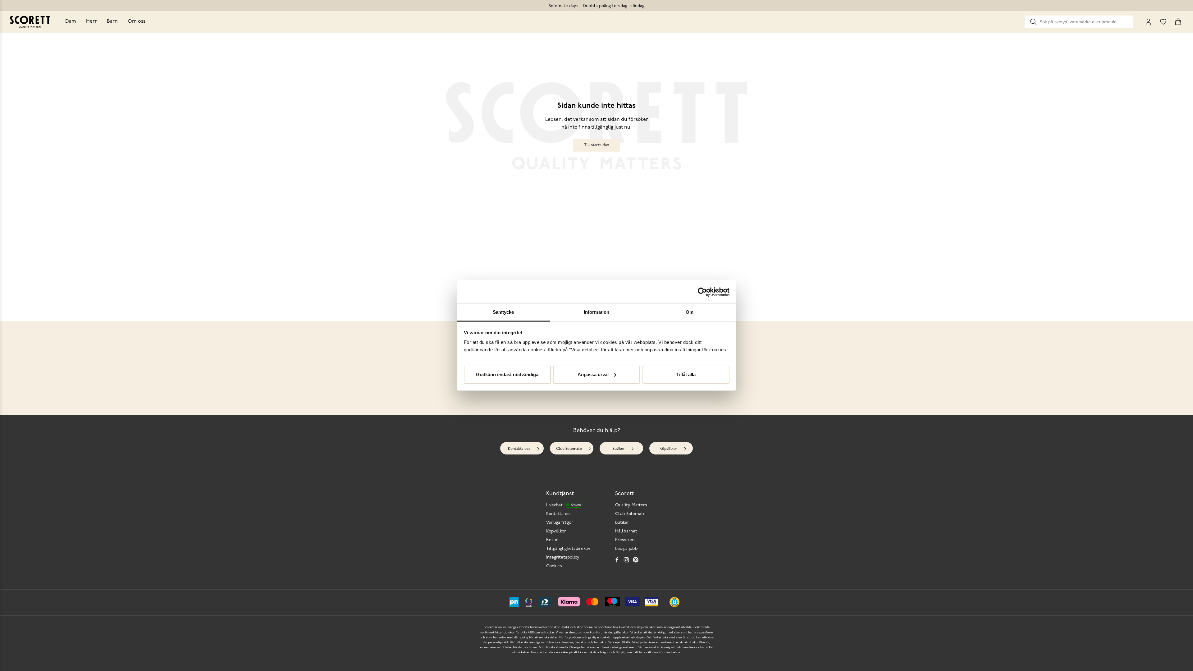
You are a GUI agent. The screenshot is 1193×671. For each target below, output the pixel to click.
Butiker (618, 449)
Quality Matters (631, 505)
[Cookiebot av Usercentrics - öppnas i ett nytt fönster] (702, 292)
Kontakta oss (519, 449)
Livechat (563, 505)
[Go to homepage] (30, 22)
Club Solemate (569, 449)
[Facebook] (617, 559)
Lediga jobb (626, 548)
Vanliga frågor (559, 522)
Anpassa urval (593, 374)
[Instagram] (626, 559)
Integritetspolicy (562, 557)
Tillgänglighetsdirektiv (568, 548)
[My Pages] (1148, 22)
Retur (552, 540)
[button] (674, 602)
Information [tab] (596, 312)
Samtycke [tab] (503, 312)
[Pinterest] (635, 559)
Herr (91, 21)
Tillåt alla (686, 374)
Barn (112, 21)
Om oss (136, 21)
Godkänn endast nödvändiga (507, 374)
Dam (70, 21)
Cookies (554, 566)
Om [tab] (689, 312)
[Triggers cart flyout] (1178, 22)
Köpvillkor (668, 449)
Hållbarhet (626, 531)
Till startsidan (596, 145)
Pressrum (625, 540)
